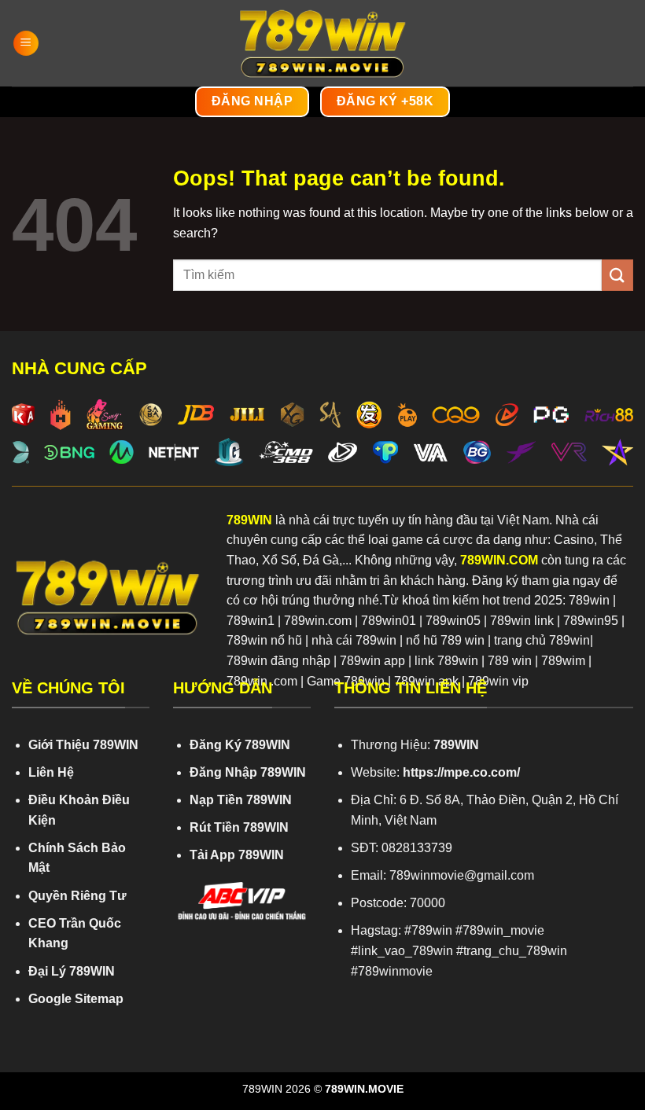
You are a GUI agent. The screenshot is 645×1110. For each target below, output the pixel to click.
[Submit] (617, 274)
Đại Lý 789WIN (71, 971)
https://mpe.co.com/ (461, 772)
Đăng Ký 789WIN (240, 745)
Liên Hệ (51, 772)
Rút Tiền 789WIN (239, 827)
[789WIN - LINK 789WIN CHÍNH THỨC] (322, 43)
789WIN (249, 520)
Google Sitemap (75, 998)
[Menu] (26, 44)
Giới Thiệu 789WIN (83, 745)
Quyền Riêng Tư (77, 895)
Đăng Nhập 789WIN (248, 772)
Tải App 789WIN (237, 855)
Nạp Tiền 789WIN (241, 800)
